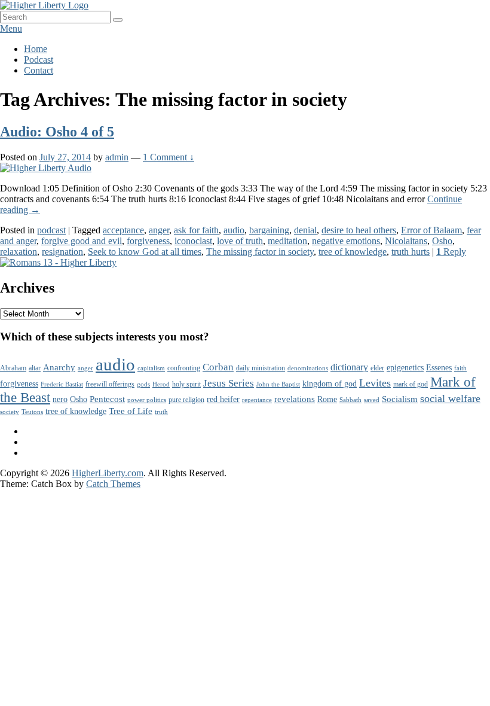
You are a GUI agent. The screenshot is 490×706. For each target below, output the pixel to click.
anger (159, 230)
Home (35, 49)
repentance (257, 400)
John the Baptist (278, 384)
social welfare (450, 398)
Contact (38, 70)
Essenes (439, 367)
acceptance (123, 230)
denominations (307, 368)
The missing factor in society (260, 252)
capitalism (151, 368)
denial (305, 230)
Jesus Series (228, 383)
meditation (287, 241)
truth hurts (410, 252)
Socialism (400, 399)
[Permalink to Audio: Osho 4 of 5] (45, 168)
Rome (327, 399)
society (9, 412)
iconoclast (193, 241)
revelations (294, 399)
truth (161, 412)
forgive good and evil (81, 241)
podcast (51, 230)
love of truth (240, 241)
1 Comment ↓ (168, 157)
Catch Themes (113, 484)
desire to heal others (358, 230)
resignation (62, 252)
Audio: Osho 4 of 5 (57, 131)
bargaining (269, 230)
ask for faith (196, 230)
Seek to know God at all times (144, 252)
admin (116, 157)
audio (233, 230)
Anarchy (59, 367)
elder (377, 368)
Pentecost (107, 399)
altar (35, 368)
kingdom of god (329, 383)
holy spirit (186, 384)
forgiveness (148, 241)
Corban (218, 367)
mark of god (410, 384)
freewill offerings (109, 384)
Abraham (13, 368)
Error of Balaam (431, 230)
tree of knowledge (352, 252)
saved (371, 400)
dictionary (349, 367)
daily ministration (260, 368)
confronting (183, 368)
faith (460, 368)
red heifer (223, 399)
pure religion (186, 399)
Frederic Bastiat (62, 384)
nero (60, 399)
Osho (442, 241)
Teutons (32, 412)
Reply (451, 252)
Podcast (38, 59)
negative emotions (346, 241)
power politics (146, 400)
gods (143, 384)
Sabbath (350, 400)
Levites (375, 383)
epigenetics (405, 367)
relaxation (18, 252)
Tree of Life (130, 411)
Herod (161, 384)
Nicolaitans (406, 241)
